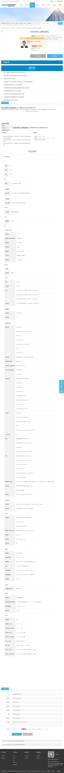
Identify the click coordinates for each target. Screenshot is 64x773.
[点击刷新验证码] (24, 729)
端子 (14, 755)
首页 (21, 5)
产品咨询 (38, 56)
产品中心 (32, 5)
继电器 (14, 757)
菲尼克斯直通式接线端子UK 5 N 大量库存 (12, 90)
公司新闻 (26, 755)
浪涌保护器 (15, 764)
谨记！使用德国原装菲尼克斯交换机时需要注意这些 (14, 72)
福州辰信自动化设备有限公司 (12, 1)
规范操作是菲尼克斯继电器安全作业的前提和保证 (14, 96)
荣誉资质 (49, 5)
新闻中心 (38, 5)
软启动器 (14, 762)
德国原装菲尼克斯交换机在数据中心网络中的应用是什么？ (16, 75)
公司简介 (3, 755)
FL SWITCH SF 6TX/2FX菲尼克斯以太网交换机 (15, 740)
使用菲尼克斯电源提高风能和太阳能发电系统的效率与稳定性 (16, 87)
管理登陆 (49, 771)
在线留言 (54, 5)
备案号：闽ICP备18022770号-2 (34, 771)
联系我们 (60, 5)
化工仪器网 (58, 771)
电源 (14, 760)
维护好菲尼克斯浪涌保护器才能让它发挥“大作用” (14, 93)
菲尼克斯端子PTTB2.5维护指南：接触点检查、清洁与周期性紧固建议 (18, 81)
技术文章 (43, 5)
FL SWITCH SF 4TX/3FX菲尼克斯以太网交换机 (15, 744)
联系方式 (38, 757)
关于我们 (27, 5)
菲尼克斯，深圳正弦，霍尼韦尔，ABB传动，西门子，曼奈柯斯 (18, 23)
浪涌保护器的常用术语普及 (9, 78)
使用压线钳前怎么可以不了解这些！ (11, 100)
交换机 (18, 28)
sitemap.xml (43, 771)
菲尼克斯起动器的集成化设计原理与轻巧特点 (13, 84)
